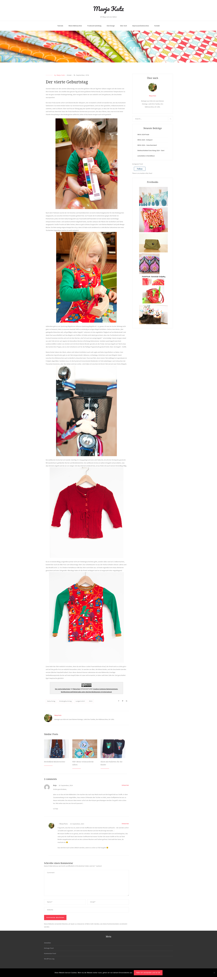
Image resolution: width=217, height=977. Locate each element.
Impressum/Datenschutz (140, 26)
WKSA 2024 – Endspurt (144, 140)
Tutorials (60, 26)
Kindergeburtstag (65, 701)
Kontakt (157, 26)
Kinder (69, 75)
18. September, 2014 (65, 785)
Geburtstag (51, 701)
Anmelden (47, 943)
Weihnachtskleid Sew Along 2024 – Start (150, 150)
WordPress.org (49, 959)
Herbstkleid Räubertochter (54, 762)
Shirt (90, 701)
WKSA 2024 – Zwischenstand (147, 145)
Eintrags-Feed (49, 948)
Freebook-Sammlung (94, 26)
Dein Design (111, 26)
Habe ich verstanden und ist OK (148, 972)
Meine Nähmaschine (75, 26)
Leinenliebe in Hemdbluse (146, 156)
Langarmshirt (80, 701)
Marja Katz (108, 9)
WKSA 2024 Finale (143, 134)
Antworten (125, 785)
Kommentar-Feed (50, 953)
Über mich (123, 26)
